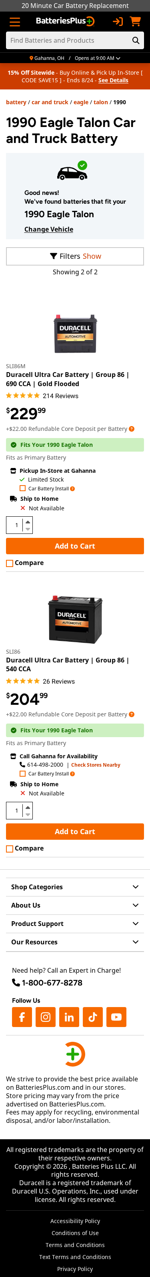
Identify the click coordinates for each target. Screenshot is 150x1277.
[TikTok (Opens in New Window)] (93, 1017)
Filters (70, 256)
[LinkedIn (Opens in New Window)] (69, 1017)
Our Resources (34, 942)
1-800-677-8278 (52, 982)
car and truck (50, 102)
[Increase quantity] (27, 522)
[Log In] (117, 22)
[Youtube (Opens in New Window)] (116, 1017)
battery (16, 102)
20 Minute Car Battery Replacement (75, 5)
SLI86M (16, 366)
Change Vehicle (48, 229)
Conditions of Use (75, 1233)
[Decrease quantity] (27, 528)
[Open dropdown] (131, 428)
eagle (81, 102)
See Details (113, 80)
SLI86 (13, 651)
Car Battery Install (48, 489)
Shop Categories (37, 886)
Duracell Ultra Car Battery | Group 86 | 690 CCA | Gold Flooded (68, 379)
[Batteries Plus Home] (66, 22)
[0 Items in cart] (135, 22)
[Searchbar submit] (136, 40)
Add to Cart (75, 546)
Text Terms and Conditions (75, 1257)
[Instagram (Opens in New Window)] (46, 1017)
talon (101, 102)
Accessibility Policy (75, 1221)
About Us (25, 905)
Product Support (37, 923)
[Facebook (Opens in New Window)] (22, 1017)
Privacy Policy (75, 1269)
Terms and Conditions (75, 1245)
